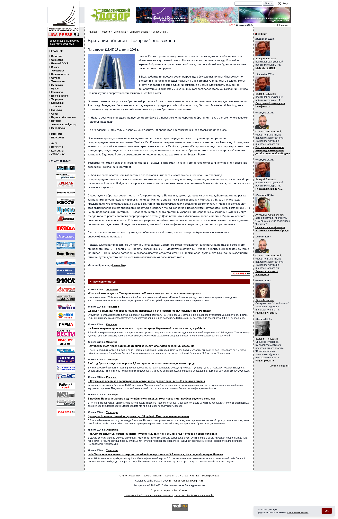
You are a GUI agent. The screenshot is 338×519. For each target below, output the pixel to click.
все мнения (276, 365)
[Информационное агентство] (66, 236)
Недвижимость (60, 74)
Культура (56, 110)
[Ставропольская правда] (66, 359)
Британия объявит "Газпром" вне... (148, 31)
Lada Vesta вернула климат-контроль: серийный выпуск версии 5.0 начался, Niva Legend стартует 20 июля (155, 454)
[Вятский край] (66, 168)
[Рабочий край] (66, 386)
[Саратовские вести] (66, 245)
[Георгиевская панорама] (66, 368)
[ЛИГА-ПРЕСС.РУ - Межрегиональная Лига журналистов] (63, 19)
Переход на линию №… (269, 188)
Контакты (57, 150)
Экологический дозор (63, 124)
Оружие (55, 78)
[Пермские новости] (66, 306)
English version (280, 25)
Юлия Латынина (264, 300)
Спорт (54, 113)
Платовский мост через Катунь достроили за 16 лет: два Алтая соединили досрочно (141, 345)
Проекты (57, 147)
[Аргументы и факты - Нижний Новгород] (66, 289)
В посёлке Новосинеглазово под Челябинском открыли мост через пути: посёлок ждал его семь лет (151, 398)
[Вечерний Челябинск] (66, 350)
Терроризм (57, 99)
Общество (57, 60)
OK (327, 510)
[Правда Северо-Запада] (66, 210)
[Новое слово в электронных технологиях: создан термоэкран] (265, 15)
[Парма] (66, 324)
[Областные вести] (66, 333)
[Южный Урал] (66, 280)
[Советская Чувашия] (66, 315)
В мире (55, 67)
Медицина (57, 85)
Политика (56, 56)
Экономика (57, 70)
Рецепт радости (264, 360)
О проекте (156, 490)
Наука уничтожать (266, 312)
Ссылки (183, 490)
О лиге (123, 475)
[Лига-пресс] (66, 412)
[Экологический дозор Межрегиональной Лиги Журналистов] (110, 15)
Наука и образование (63, 117)
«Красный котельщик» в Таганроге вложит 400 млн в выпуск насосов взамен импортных (144, 293)
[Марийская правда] (66, 227)
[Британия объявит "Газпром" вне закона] (111, 71)
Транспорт (57, 106)
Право (54, 88)
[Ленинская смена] (65, 219)
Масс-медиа (58, 128)
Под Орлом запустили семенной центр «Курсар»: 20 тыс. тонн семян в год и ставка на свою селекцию (153, 433)
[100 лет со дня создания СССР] (213, 15)
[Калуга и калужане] (66, 394)
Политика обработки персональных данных (148, 495)
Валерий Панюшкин (266, 338)
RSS (192, 475)
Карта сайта (170, 490)
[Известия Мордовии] (66, 262)
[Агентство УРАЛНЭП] (66, 271)
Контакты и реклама (207, 475)
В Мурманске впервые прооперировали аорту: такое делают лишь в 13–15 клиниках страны (146, 381)
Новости (105, 31)
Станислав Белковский (268, 131)
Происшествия (59, 96)
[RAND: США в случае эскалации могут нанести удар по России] (162, 15)
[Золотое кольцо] (66, 192)
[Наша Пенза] (66, 254)
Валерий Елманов (265, 58)
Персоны (57, 137)
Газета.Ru (118, 265)
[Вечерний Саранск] (66, 377)
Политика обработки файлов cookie (194, 495)
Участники (134, 475)
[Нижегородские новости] (66, 201)
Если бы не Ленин (265, 68)
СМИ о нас (58, 154)
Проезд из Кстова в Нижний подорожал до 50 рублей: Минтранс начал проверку (138, 416)
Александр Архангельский (269, 214)
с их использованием (297, 512)
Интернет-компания (186, 480)
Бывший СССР (59, 63)
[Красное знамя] (66, 342)
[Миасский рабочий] (66, 176)
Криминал (57, 92)
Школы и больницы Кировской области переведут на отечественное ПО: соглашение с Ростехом (149, 310)
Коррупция (57, 103)
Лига (54, 143)
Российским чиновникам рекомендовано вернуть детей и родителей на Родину (272, 150)
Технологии (58, 81)
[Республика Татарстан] (66, 298)
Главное (57, 51)
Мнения (56, 134)
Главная (92, 31)
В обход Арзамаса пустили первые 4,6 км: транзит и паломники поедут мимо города (141, 363)
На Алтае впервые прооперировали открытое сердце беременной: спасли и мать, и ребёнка (146, 328)
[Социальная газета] (66, 403)
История (56, 120)
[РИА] (65, 184)
